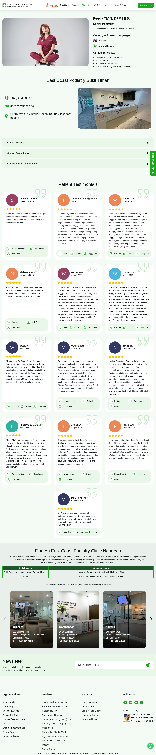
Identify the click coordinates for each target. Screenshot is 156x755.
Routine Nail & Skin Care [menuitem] (54, 740)
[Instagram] (141, 702)
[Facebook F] (125, 702)
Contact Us (146, 5)
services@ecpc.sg (22, 106)
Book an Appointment (153, 163)
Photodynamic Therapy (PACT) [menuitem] (57, 723)
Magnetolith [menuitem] (47, 728)
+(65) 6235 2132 (117, 641)
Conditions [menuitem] (64, 5)
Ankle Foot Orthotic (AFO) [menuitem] (54, 706)
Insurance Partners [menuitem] (91, 715)
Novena (110, 626)
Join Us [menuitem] (108, 5)
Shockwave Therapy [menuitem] (52, 715)
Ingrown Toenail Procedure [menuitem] (55, 736)
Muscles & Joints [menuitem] (10, 711)
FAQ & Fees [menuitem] (97, 5)
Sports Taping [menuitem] (48, 749)
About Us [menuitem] (86, 5)
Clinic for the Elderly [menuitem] (91, 711)
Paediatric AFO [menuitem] (49, 711)
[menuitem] (51, 5)
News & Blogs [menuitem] (120, 5)
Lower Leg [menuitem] (7, 706)
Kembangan (66, 626)
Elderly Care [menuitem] (8, 732)
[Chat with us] (150, 746)
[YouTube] (136, 702)
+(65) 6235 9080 (21, 98)
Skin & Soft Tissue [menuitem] (11, 715)
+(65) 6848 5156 (71, 641)
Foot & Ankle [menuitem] (8, 702)
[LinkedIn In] (130, 702)
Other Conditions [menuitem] (10, 736)
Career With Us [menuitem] (89, 719)
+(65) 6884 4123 (24, 641)
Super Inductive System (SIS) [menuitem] (56, 719)
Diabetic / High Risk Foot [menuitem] (14, 719)
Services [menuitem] (75, 5)
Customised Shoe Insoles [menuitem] (54, 702)
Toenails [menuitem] (6, 723)
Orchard (18, 626)
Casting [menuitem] (45, 745)
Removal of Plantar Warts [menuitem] (54, 732)
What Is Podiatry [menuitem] (90, 706)
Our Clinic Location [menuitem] (91, 702)
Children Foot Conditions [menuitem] (14, 728)
